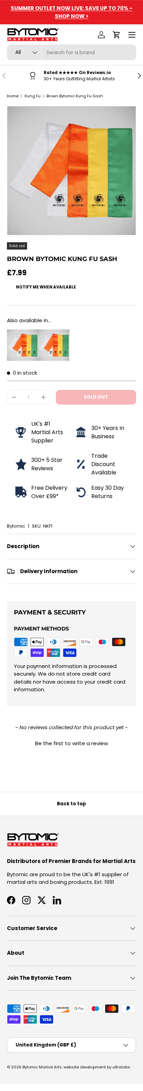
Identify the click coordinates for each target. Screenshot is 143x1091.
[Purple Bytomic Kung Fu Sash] (53, 333)
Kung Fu (33, 96)
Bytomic (16, 526)
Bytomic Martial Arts (42, 1067)
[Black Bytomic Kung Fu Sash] (22, 333)
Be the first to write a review (71, 743)
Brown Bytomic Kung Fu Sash (75, 96)
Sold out (96, 397)
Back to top (71, 803)
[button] (116, 34)
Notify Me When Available (46, 287)
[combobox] (71, 52)
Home (12, 96)
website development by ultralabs (97, 1067)
